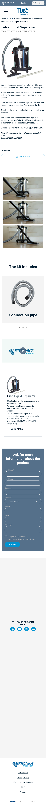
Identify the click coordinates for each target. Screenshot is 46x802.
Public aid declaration (23, 782)
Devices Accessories (22, 19)
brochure (24, 156)
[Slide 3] (26, 327)
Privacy (23, 792)
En (10, 19)
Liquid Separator (21, 22)
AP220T (9, 138)
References (23, 772)
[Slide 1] (19, 327)
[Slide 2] (23, 327)
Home (3, 19)
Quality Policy (23, 777)
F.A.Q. (23, 787)
